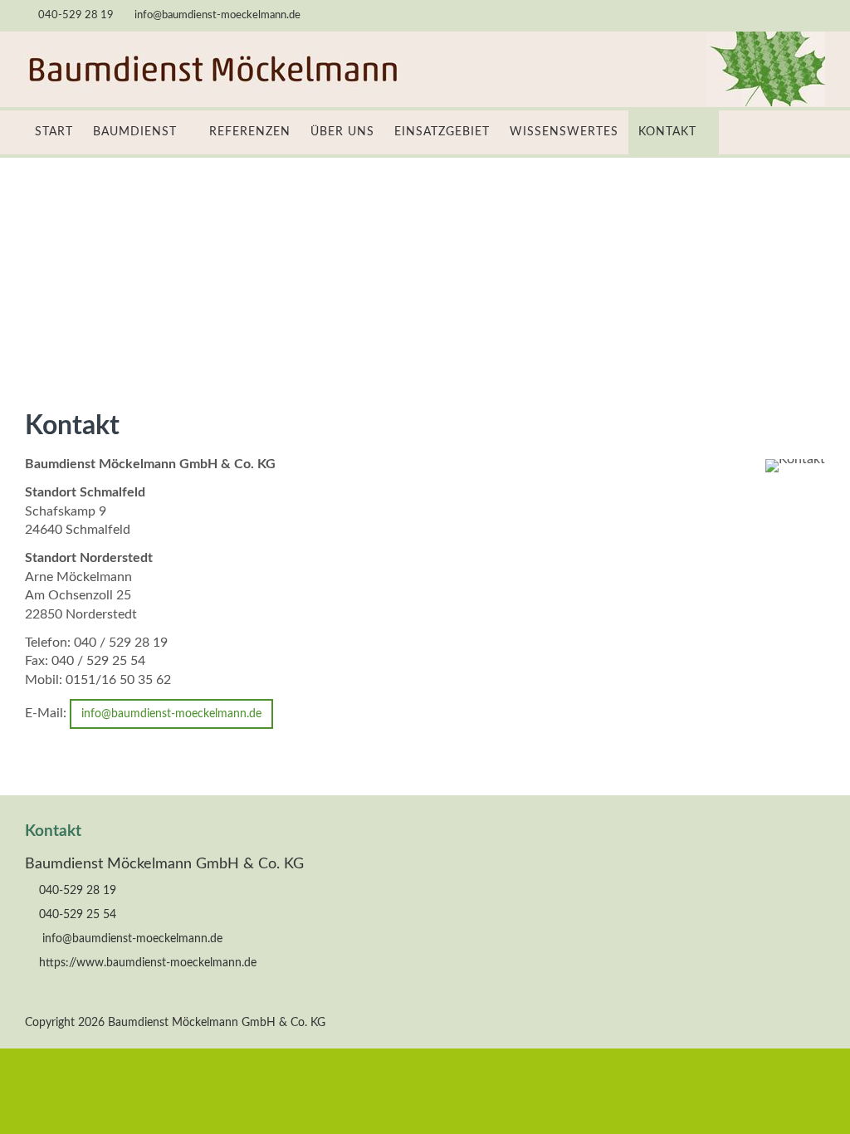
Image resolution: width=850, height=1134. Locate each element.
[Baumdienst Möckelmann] (214, 86)
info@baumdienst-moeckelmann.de (217, 15)
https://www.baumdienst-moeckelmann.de (147, 963)
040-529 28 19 (76, 15)
